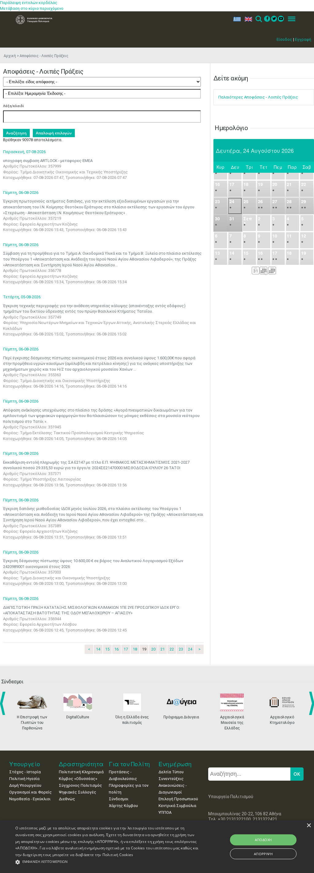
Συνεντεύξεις (171, 778)
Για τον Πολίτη (129, 763)
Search (258, 19)
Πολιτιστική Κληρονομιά (81, 772)
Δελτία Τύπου (171, 772)
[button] (107, 862)
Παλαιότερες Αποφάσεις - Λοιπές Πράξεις (258, 97)
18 (135, 649)
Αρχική (10, 56)
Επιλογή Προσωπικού (178, 799)
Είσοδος (284, 39)
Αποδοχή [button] (263, 839)
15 (107, 649)
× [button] (308, 825)
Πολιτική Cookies (117, 854)
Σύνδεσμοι (118, 799)
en (247, 19)
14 (98, 649)
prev (4, 703)
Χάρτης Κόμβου (123, 805)
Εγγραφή (303, 39)
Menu (290, 19)
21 (162, 649)
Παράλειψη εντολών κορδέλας (28, 2)
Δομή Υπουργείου (25, 785)
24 (190, 649)
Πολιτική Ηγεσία (24, 778)
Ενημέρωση (175, 763)
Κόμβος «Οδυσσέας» (78, 778)
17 (126, 649)
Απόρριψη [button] (263, 854)
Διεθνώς (67, 799)
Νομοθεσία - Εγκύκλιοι (30, 799)
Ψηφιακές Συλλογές (77, 792)
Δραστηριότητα (81, 763)
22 (172, 649)
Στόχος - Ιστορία (25, 772)
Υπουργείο (24, 763)
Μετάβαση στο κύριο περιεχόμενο (31, 8)
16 (116, 649)
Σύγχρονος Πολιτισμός (80, 785)
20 (153, 649)
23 (181, 649)
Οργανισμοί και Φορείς (30, 792)
